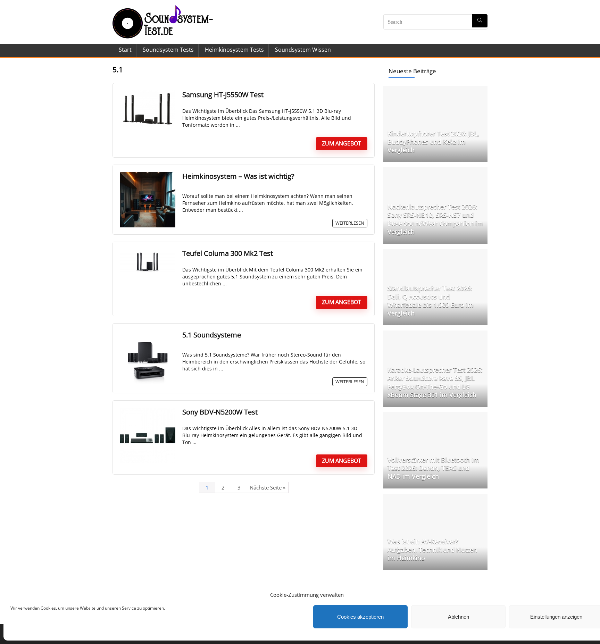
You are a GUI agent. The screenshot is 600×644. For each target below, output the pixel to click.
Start (125, 49)
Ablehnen (458, 617)
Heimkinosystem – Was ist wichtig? (238, 176)
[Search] (480, 20)
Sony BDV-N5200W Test (220, 412)
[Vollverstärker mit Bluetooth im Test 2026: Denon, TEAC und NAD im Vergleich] (435, 415)
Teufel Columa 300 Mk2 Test (227, 253)
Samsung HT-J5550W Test (223, 94)
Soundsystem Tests (168, 49)
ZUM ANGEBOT (341, 143)
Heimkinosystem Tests (234, 49)
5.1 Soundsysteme (211, 335)
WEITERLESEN (349, 223)
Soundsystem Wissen (303, 49)
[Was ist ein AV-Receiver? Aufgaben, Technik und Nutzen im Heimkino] (435, 497)
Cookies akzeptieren (360, 617)
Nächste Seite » (267, 487)
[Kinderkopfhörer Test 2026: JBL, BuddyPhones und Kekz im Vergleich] (435, 89)
